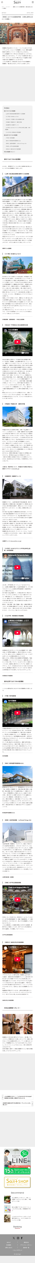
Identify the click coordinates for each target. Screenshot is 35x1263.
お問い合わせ (8, 1247)
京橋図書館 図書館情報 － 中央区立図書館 (13, 319)
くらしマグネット (17, 1250)
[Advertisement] (17, 83)
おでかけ (4, 13)
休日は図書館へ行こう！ (9, 151)
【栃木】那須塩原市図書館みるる (13, 140)
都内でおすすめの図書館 (9, 111)
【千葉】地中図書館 (10, 138)
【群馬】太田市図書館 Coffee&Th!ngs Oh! (15, 143)
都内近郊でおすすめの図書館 (10, 135)
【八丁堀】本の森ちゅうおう (12, 116)
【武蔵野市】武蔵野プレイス (12, 125)
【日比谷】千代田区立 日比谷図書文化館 (14, 119)
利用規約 (8, 1245)
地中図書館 (5, 756)
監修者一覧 (26, 1247)
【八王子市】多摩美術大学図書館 (13, 132)
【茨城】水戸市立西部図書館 (12, 146)
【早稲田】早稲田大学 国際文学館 (13, 122)
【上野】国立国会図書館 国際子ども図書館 (15, 113)
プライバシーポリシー (26, 1245)
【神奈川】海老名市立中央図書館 (13, 149)
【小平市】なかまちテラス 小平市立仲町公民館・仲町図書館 (17, 128)
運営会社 (26, 1242)
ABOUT (9, 1242)
